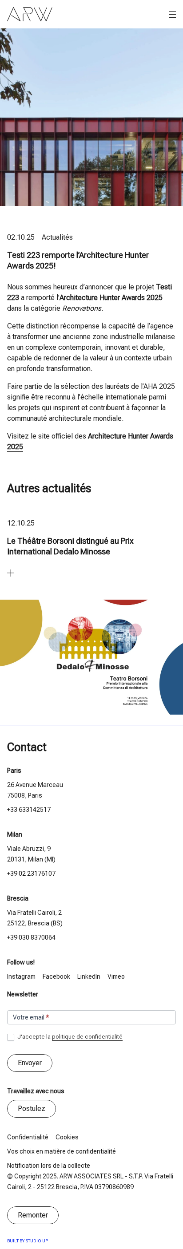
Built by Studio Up (27, 1240)
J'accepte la (69, 1036)
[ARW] (29, 14)
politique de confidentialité (87, 1036)
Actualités (57, 237)
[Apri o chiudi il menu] (172, 14)
